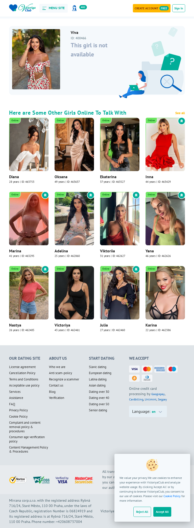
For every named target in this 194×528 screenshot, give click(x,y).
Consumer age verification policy (27, 439)
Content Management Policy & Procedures (28, 449)
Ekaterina (108, 176)
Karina (151, 325)
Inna (149, 176)
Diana (14, 176)
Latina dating (98, 379)
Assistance (16, 398)
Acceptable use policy (24, 385)
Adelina (61, 250)
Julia (104, 325)
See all (180, 113)
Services (14, 392)
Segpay (162, 399)
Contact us (56, 385)
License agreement (22, 367)
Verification (56, 398)
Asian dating (97, 385)
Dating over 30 (99, 392)
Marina (15, 250)
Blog (52, 392)
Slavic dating (97, 367)
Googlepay (158, 394)
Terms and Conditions (23, 379)
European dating (100, 373)
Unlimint (150, 399)
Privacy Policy (18, 410)
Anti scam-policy (60, 373)
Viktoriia (107, 250)
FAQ (12, 404)
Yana (150, 250)
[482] (75, 8)
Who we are (57, 367)
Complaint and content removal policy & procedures (24, 427)
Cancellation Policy (22, 373)
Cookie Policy (172, 496)
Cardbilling (136, 399)
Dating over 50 (99, 404)
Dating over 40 (99, 398)
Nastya (15, 325)
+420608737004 (69, 521)
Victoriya (62, 325)
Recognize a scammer (64, 379)
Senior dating (98, 410)
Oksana (61, 176)
